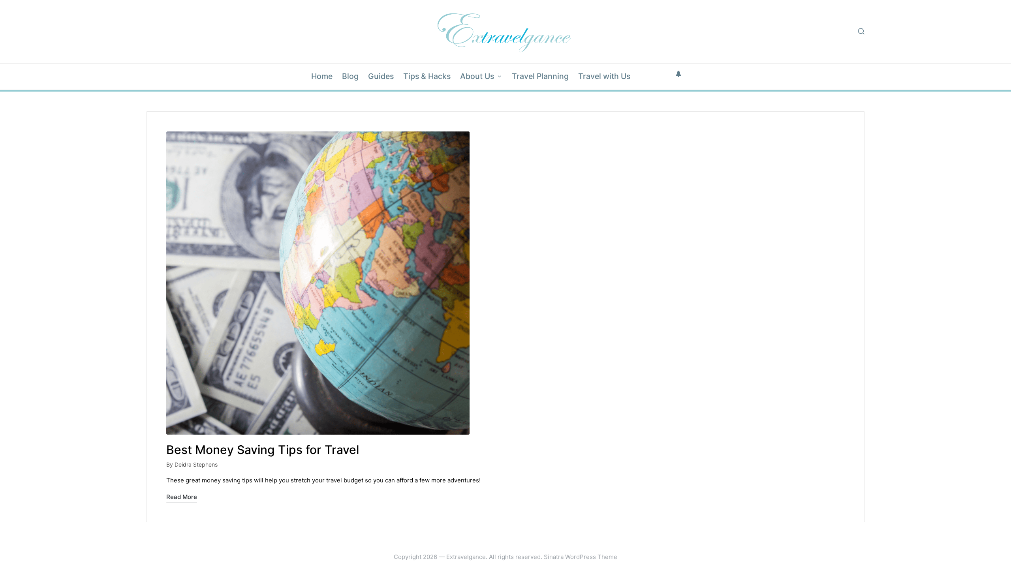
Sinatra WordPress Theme (580, 557)
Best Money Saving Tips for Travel (262, 450)
